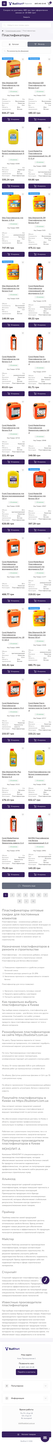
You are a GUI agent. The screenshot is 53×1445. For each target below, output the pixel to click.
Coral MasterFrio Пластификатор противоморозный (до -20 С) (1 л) (39, 155)
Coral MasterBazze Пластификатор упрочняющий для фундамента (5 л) (36, 565)
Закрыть (26, 17)
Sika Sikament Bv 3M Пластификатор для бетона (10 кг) (37, 635)
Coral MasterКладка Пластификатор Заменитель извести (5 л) (13, 705)
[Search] (4, 25)
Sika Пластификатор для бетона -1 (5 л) (12, 219)
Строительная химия (13, 31)
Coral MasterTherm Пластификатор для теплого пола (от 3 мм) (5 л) (39, 707)
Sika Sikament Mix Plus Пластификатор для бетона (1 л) (11, 774)
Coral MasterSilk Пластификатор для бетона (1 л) (10, 359)
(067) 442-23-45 (40, 4)
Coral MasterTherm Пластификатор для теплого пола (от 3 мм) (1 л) (39, 360)
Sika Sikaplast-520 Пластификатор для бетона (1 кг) (37, 85)
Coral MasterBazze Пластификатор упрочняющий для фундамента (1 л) (36, 290)
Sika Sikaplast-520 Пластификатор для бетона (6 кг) (10, 85)
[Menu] (4, 3)
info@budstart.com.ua (26, 1423)
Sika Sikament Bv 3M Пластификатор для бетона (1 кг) (10, 288)
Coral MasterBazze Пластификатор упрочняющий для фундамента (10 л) (10, 565)
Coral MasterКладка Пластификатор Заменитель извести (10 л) (38, 429)
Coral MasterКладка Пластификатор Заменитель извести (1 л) (13, 840)
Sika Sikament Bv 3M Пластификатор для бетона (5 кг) (37, 220)
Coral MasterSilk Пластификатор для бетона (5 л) (10, 427)
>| (33, 901)
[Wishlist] (23, 59)
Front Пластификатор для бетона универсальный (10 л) (39, 774)
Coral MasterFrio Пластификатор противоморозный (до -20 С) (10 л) (13, 636)
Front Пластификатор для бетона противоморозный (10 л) (13, 496)
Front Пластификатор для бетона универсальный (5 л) (13, 153)
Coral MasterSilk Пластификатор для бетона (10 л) (37, 496)
